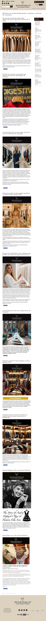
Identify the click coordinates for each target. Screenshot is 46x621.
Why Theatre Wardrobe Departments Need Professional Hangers (38, 57)
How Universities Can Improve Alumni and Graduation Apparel (38, 43)
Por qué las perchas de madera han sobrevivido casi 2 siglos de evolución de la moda (16, 19)
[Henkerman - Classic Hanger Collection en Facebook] (2, 3)
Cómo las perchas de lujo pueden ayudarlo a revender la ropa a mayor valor (16, 194)
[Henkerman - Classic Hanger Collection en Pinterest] (6, 3)
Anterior (3, 593)
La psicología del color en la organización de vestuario (16, 311)
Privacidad (32, 610)
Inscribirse (12, 1)
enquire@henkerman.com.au (7, 609)
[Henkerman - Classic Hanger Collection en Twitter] (8, 3)
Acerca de (16, 8)
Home (4, 1)
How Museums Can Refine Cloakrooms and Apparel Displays (38, 64)
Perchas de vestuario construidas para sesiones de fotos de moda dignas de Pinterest (14, 76)
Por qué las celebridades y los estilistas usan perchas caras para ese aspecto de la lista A (17, 254)
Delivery (34, 8)
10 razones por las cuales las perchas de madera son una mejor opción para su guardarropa (15, 416)
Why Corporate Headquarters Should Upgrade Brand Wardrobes (38, 51)
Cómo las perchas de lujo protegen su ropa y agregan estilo (16, 361)
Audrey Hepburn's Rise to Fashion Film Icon (16, 470)
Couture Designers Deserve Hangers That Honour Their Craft (38, 30)
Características (10, 8)
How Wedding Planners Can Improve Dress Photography (37, 23)
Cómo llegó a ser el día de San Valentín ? (15, 535)
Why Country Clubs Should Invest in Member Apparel (38, 37)
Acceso (9, 1)
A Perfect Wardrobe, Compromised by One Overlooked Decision (38, 82)
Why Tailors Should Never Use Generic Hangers (38, 75)
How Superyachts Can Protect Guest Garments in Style (38, 70)
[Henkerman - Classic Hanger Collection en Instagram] (4, 3)
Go (11, 6)
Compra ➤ (4, 8)
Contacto (43, 8)
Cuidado (38, 8)
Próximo (7, 593)
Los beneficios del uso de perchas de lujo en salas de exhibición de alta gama (16, 133)
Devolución (37, 610)
